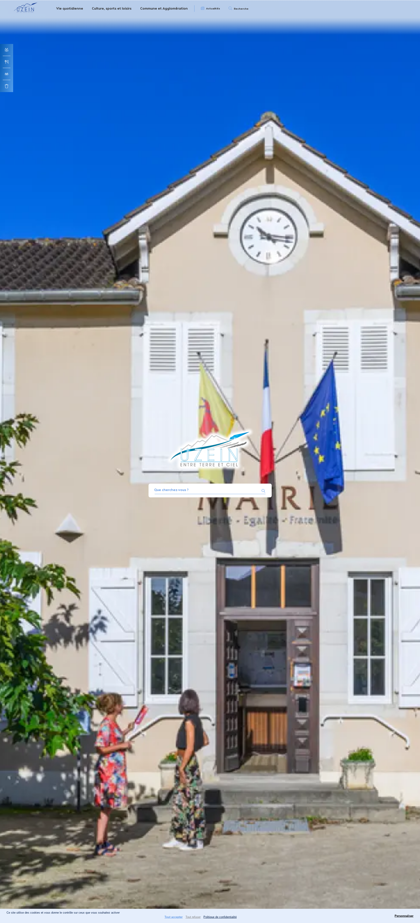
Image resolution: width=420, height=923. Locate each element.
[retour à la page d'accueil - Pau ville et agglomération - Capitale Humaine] (25, 13)
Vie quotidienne (69, 8)
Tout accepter (173, 917)
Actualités (213, 8)
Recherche (241, 8)
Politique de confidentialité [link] (220, 917)
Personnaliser (404, 916)
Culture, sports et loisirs (111, 8)
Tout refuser (193, 917)
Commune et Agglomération (164, 8)
